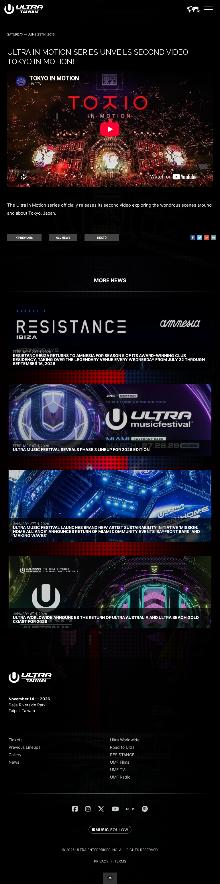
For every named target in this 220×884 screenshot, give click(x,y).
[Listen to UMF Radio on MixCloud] (130, 809)
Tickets (15, 739)
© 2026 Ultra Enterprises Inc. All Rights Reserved (110, 850)
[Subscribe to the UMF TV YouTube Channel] (115, 809)
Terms (120, 861)
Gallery (15, 754)
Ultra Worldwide (125, 739)
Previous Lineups (24, 747)
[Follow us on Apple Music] (110, 830)
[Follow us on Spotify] (145, 809)
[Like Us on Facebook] (74, 809)
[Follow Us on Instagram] (87, 809)
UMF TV (117, 769)
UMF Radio (120, 777)
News (14, 762)
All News (63, 237)
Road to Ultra (122, 747)
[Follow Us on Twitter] (101, 809)
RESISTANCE (122, 754)
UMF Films (119, 762)
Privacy (101, 861)
